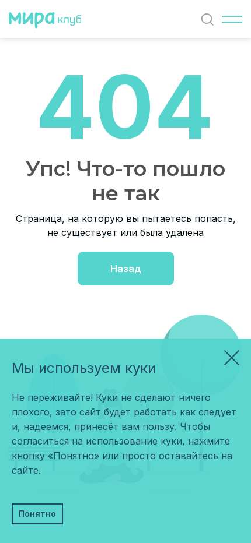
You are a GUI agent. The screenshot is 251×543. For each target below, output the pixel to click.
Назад (125, 268)
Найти (207, 19)
